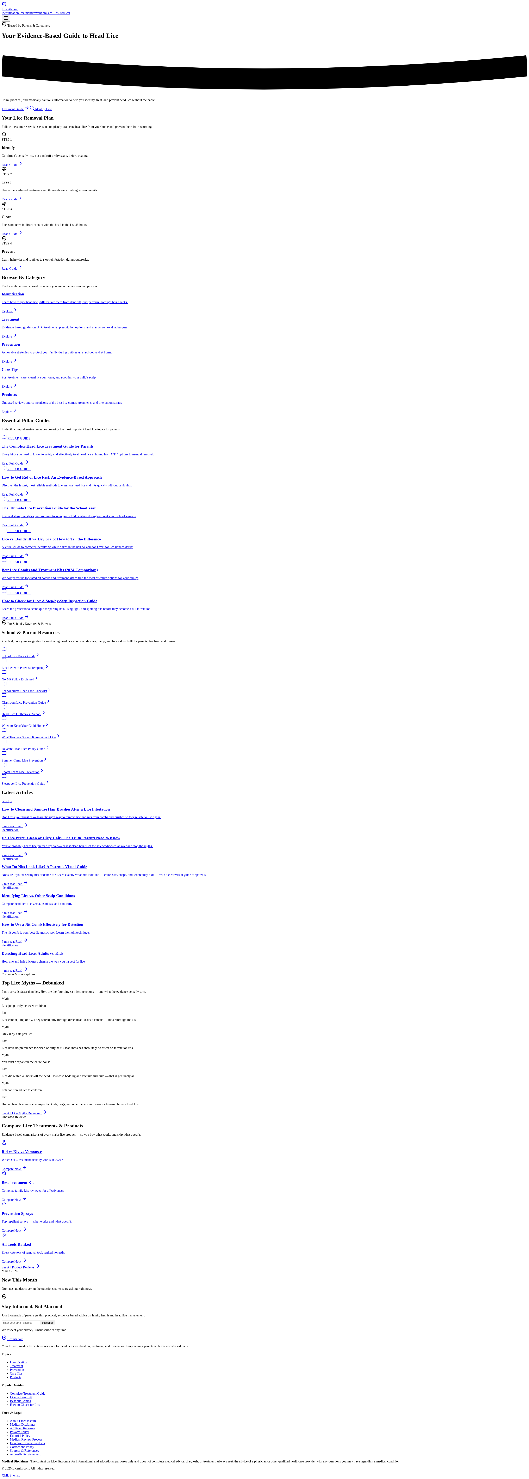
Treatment (25, 13)
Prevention (39, 13)
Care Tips (52, 13)
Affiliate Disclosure (22, 1428)
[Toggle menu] (6, 18)
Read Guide (10, 164)
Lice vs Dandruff (21, 1397)
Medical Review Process (26, 1439)
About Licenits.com (23, 1421)
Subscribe (48, 1322)
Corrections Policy (22, 1447)
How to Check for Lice (25, 1404)
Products (64, 13)
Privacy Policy (19, 1432)
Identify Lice (43, 109)
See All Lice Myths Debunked (22, 1113)
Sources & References (24, 1450)
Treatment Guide (13, 109)
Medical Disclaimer (22, 1424)
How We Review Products (27, 1443)
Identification (10, 13)
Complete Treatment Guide (27, 1393)
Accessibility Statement (25, 1454)
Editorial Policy (20, 1435)
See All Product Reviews (18, 1267)
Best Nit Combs (20, 1401)
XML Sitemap (11, 1475)
